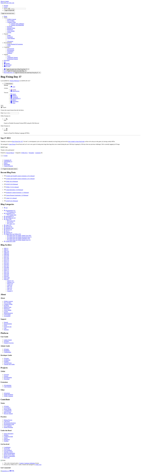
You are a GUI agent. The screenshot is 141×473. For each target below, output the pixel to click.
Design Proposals (8, 427)
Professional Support (12, 59)
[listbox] (70, 124)
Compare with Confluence (17, 23)
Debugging (7, 439)
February (10, 282)
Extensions (10, 37)
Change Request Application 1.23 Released (17, 195)
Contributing (7, 447)
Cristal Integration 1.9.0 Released (14, 189)
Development (10, 50)
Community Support (12, 57)
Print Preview (15, 91)
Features (12, 212)
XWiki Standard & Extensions (15, 44)
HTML (6, 130)
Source (14, 94)
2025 (7, 277)
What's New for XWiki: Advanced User (20, 237)
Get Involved (10, 48)
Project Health (7, 409)
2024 (6, 276)
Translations (10, 51)
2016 (6, 264)
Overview (6, 374)
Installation (7, 350)
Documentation (8, 323)
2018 (6, 267)
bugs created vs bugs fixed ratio (76, 141)
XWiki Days (24, 152)
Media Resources (8, 313)
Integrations (10, 216)
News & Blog (10, 20)
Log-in (5, 7)
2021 (6, 272)
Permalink (31, 152)
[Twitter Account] (10, 471)
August (10, 291)
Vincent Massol (10, 152)
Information (15, 101)
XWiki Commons (8, 396)
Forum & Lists (7, 326)
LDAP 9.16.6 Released (12, 184)
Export (14, 89)
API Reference (8, 363)
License (9, 32)
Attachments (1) (16, 98)
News (8, 219)
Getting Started (8, 340)
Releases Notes (11, 28)
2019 (6, 269)
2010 (6, 255)
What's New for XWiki (13, 234)
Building (6, 435)
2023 (6, 275)
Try (5, 62)
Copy (13, 86)
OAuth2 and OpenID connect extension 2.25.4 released (20, 176)
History (14, 100)
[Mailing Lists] (12, 471)
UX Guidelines (8, 426)
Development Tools (9, 424)
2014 (6, 261)
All (6, 207)
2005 (6, 248)
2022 (6, 273)
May (9, 286)
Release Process (8, 420)
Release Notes (7, 307)
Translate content (8, 451)
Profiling (6, 441)
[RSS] (5, 207)
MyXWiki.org (11, 218)
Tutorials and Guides (9, 364)
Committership (8, 410)
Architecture (7, 360)
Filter (2, 113)
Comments (15, 97)
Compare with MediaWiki (17, 25)
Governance (7, 407)
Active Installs (11, 31)
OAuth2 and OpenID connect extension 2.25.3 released (20, 178)
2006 (6, 250)
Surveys (9, 229)
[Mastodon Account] (5, 471)
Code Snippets (11, 38)
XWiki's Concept (11, 19)
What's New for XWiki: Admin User (20, 235)
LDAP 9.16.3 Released (12, 201)
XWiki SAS (38, 464)
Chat (5, 328)
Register (6, 5)
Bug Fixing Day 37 (9, 72)
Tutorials (9, 232)
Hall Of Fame (7, 412)
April (9, 285)
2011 (6, 257)
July (9, 289)
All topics (6, 341)
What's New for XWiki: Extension (19, 238)
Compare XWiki (11, 22)
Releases (9, 228)
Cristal (9, 45)
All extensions (7, 385)
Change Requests (8, 166)
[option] (72, 121)
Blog (5, 71)
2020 (6, 270)
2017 (6, 266)
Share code (7, 457)
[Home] (5, 69)
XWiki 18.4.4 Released (12, 181)
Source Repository (8, 433)
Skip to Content (5, 1)
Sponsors (6, 329)
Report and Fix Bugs (9, 454)
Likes (13, 103)
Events (12, 221)
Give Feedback (8, 450)
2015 (6, 263)
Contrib (12, 215)
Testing (6, 438)
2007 (6, 251)
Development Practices (10, 423)
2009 (6, 254)
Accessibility (7, 316)
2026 (6, 279)
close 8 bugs (12, 144)
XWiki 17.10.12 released (12, 187)
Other (8, 225)
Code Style (7, 421)
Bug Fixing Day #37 (17, 141)
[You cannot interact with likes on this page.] (2, 156)
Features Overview (9, 343)
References (10, 29)
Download (6, 60)
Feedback (9, 53)
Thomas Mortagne (14, 80)
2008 (6, 252)
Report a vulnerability (9, 456)
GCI (11, 222)
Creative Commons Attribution (27, 463)
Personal (9, 226)
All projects (10, 41)
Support (6, 322)
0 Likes (6, 155)
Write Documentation (9, 453)
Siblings (14, 95)
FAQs (8, 56)
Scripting (6, 361)
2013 (6, 260)
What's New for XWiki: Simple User (20, 240)
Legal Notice (7, 314)
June (9, 288)
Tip (7, 231)
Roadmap (9, 26)
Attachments (8, 161)
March (10, 283)
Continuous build (8, 436)
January (10, 280)
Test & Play (7, 448)
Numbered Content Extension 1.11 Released (17, 192)
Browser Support (8, 413)
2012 (6, 258)
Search (5, 8)
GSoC (12, 223)
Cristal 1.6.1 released (11, 198)
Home (5, 16)
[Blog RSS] (13, 471)
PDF (5, 120)
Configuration (7, 352)
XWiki (9, 35)
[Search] (9, 9)
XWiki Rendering (8, 394)
